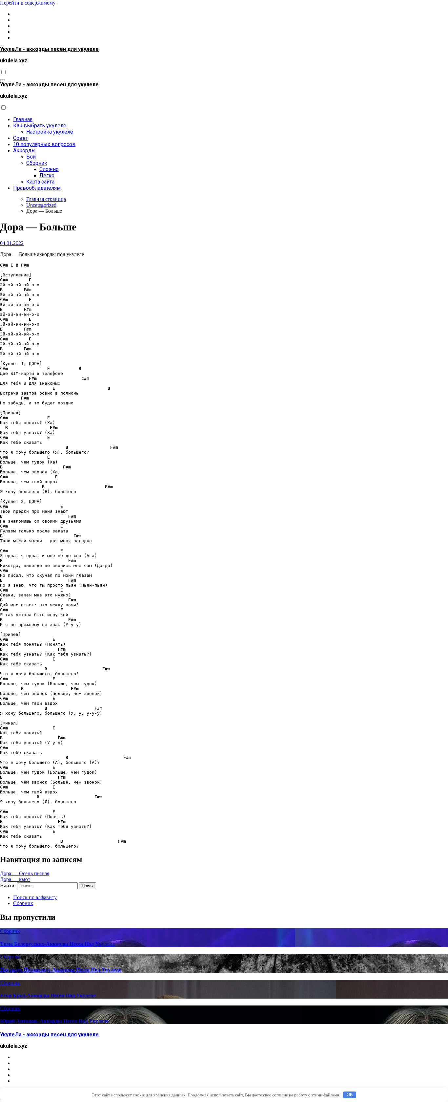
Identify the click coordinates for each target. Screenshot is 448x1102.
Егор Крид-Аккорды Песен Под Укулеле (48, 995)
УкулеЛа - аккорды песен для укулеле (49, 49)
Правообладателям (37, 188)
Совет (20, 138)
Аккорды (24, 150)
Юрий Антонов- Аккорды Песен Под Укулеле (54, 1021)
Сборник (36, 163)
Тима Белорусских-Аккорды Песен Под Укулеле (57, 944)
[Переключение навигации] (2, 80)
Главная (22, 119)
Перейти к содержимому (27, 3)
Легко (46, 175)
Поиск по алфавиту (35, 897)
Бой (31, 157)
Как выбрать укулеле (39, 125)
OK (350, 1094)
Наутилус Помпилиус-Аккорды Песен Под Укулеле (60, 969)
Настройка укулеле (49, 132)
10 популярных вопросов (44, 144)
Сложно (49, 169)
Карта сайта (40, 182)
